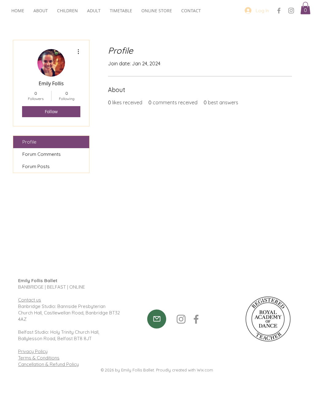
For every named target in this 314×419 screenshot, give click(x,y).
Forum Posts (36, 166)
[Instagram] (181, 319)
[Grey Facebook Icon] (279, 10)
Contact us (29, 300)
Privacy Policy (33, 351)
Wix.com (205, 369)
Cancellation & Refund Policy (48, 364)
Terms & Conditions (38, 358)
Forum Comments (41, 154)
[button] (305, 8)
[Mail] (156, 319)
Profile (29, 142)
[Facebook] (196, 319)
